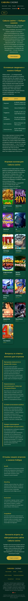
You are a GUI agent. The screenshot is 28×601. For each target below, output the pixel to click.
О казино (14, 6)
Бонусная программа (6, 8)
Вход (4, 12)
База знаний (4, 6)
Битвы (9, 6)
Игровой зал (15, 8)
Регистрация (14, 56)
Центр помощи (20, 6)
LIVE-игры (23, 8)
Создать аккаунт (14, 558)
